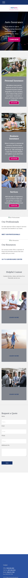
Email (3, 426)
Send (7, 463)
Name (3, 416)
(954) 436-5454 (10, 568)
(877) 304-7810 (11, 570)
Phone (3, 435)
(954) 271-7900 (10, 572)
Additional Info (5, 445)
